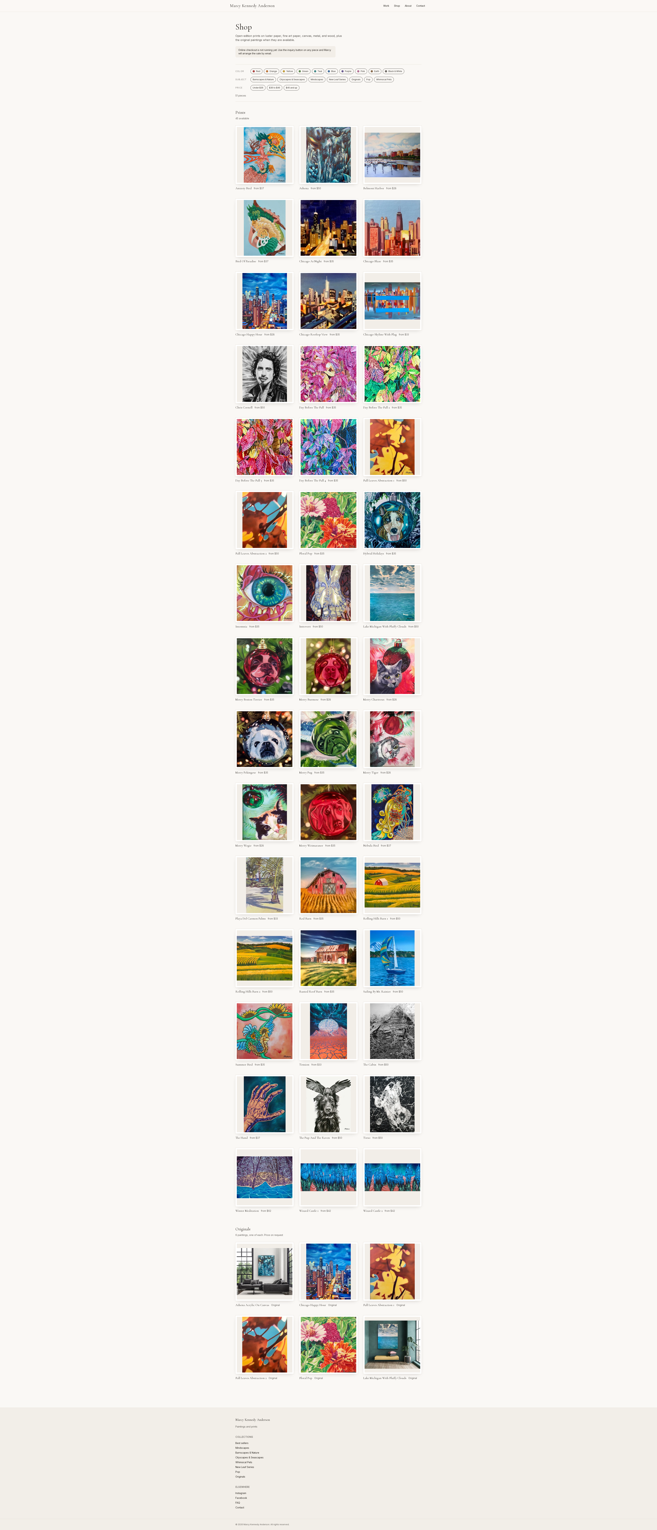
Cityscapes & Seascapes (292, 79)
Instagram (240, 1493)
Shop (397, 5)
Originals (356, 79)
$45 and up (291, 87)
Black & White (395, 71)
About (408, 5)
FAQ (237, 1502)
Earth (376, 71)
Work (386, 5)
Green (305, 71)
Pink (363, 71)
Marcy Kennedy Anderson (252, 6)
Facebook (241, 1497)
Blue (333, 71)
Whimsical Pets (384, 79)
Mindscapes (317, 79)
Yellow (289, 71)
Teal (320, 71)
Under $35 (258, 87)
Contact (420, 5)
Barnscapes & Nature (263, 79)
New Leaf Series (337, 79)
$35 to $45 (274, 87)
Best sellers (241, 1443)
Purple (348, 71)
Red (258, 71)
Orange (273, 71)
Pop (368, 79)
